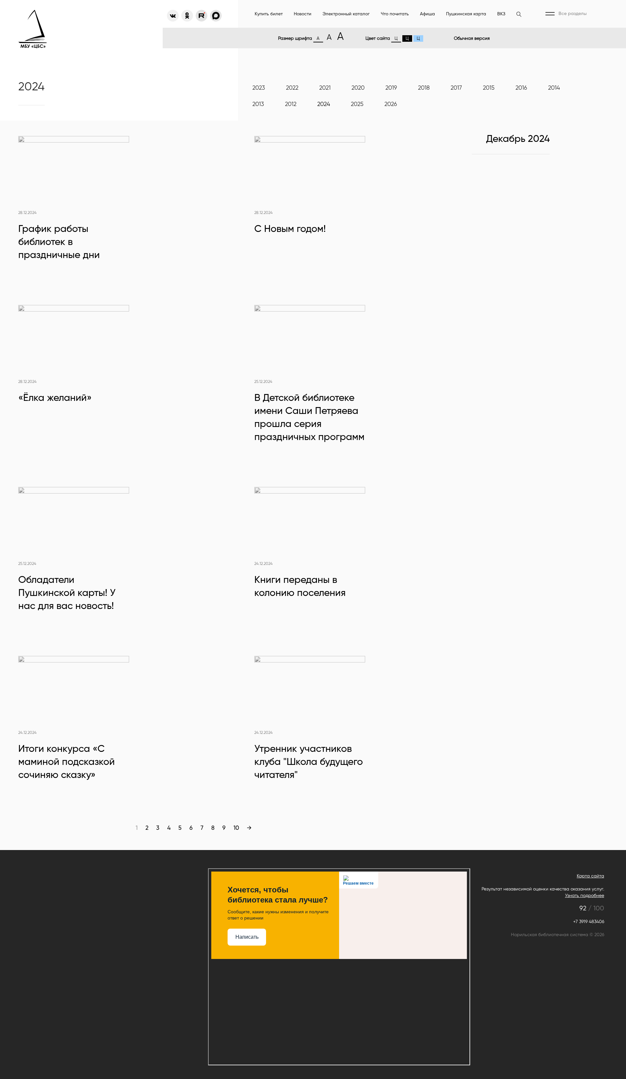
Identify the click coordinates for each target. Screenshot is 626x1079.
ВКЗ (501, 14)
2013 (258, 104)
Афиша (427, 14)
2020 (358, 88)
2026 (390, 104)
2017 (456, 88)
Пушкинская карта (466, 14)
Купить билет (269, 14)
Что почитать (395, 14)
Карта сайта (590, 876)
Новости (302, 14)
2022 (292, 88)
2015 (489, 88)
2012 (290, 104)
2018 (424, 88)
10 (236, 828)
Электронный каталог (346, 14)
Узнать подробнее (584, 895)
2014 (554, 88)
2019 (391, 88)
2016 (521, 88)
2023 (258, 88)
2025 (357, 104)
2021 (325, 88)
